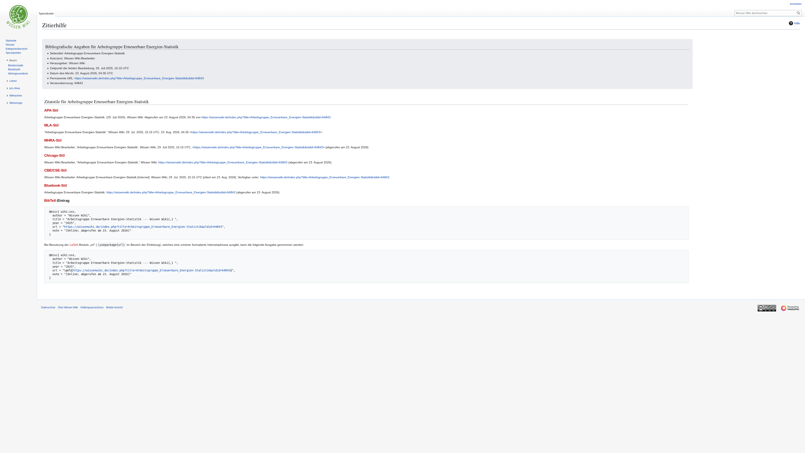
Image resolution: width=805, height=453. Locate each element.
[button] (13, 60)
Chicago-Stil (54, 156)
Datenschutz (48, 307)
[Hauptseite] (18, 17)
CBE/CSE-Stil (55, 170)
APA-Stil (51, 110)
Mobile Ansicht (114, 307)
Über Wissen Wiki (68, 307)
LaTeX (74, 244)
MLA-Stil (51, 125)
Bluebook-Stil (55, 185)
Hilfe (797, 23)
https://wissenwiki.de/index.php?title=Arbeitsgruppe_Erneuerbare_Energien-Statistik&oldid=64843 (139, 78)
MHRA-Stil (53, 140)
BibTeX (50, 201)
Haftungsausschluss (92, 307)
